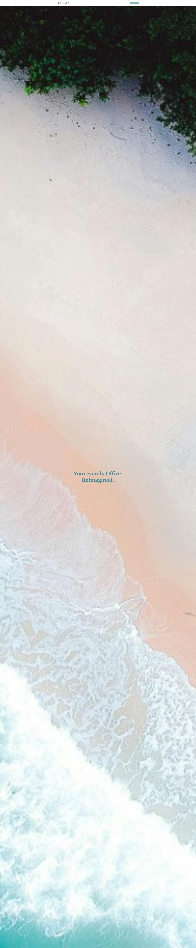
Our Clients (109, 3)
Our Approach (100, 3)
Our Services (124, 3)
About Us (92, 3)
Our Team (116, 3)
